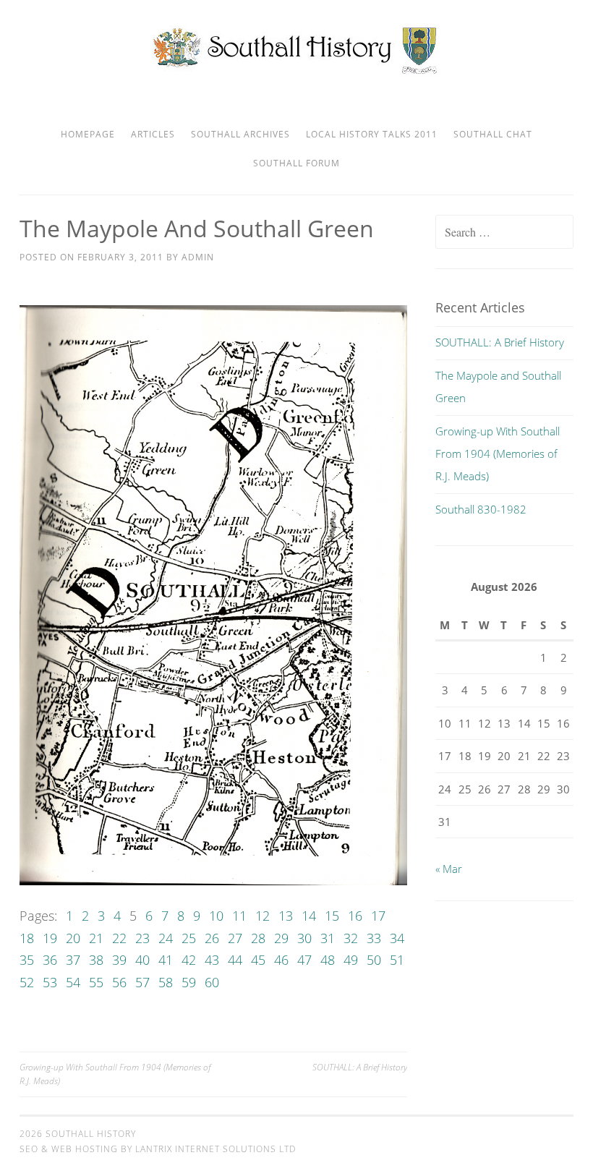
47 (304, 959)
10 (216, 915)
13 (285, 915)
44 (235, 959)
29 (281, 938)
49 (351, 959)
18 (27, 938)
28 (258, 938)
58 (165, 982)
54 (73, 982)
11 (239, 915)
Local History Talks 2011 (372, 134)
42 (189, 959)
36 (50, 959)
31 (327, 938)
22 (119, 938)
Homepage (88, 134)
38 (96, 959)
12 (262, 915)
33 (374, 938)
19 (50, 938)
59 (189, 982)
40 (142, 959)
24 (165, 938)
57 (142, 982)
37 (73, 959)
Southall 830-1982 (480, 509)
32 (351, 938)
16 (355, 915)
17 (378, 915)
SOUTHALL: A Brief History (359, 1067)
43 (212, 959)
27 (235, 938)
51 (397, 959)
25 (189, 938)
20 (73, 938)
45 (258, 959)
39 (119, 959)
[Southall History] (297, 73)
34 (397, 938)
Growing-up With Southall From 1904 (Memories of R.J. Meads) (115, 1073)
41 (165, 959)
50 (374, 959)
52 (27, 982)
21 (96, 938)
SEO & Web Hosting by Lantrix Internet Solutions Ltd (158, 1149)
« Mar (448, 868)
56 (119, 982)
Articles (153, 134)
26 (212, 938)
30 (304, 938)
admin (198, 257)
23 (142, 938)
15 (332, 915)
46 (281, 959)
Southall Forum (296, 163)
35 (27, 959)
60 (212, 982)
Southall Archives (240, 134)
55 (96, 982)
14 (309, 915)
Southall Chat (492, 134)
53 (50, 982)
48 (327, 959)
